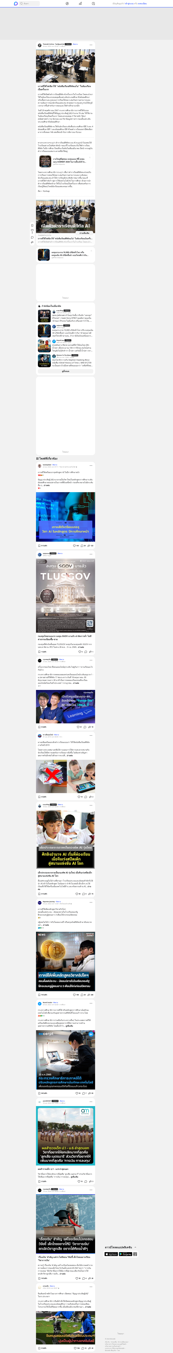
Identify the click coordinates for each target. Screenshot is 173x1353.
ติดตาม (75, 44)
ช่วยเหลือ (114, 1342)
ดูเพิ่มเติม (69, 1026)
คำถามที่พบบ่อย (123, 1342)
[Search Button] (21, 3)
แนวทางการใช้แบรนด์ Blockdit (114, 1348)
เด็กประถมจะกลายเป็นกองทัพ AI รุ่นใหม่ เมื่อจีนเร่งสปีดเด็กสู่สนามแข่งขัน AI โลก (65, 874)
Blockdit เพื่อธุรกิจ (110, 1350)
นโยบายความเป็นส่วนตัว (112, 1346)
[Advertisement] (86, 23)
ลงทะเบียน (142, 3)
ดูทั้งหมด (65, 371)
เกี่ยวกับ (107, 1342)
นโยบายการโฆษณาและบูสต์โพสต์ (115, 1344)
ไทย (118, 1350)
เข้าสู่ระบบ (129, 3)
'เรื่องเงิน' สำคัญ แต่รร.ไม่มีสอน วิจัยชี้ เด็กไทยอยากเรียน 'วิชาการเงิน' (64, 1259)
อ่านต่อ (47, 485)
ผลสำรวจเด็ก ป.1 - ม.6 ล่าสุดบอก (53, 1169)
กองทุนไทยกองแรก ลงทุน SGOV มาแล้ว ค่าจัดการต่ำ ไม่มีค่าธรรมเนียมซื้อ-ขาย (64, 638)
